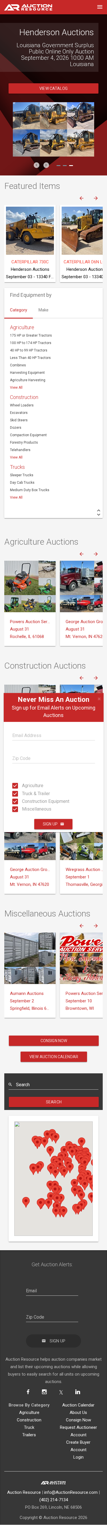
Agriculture (24, 785)
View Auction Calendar (53, 1063)
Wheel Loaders (22, 412)
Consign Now (54, 1047)
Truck (29, 1433)
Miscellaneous (24, 809)
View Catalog (53, 94)
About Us (78, 1418)
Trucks (17, 473)
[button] (36, 171)
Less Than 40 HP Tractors (30, 364)
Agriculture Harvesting (27, 386)
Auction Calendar (78, 1411)
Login (78, 1463)
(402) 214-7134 (53, 1506)
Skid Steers (19, 426)
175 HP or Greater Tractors (31, 342)
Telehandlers (20, 456)
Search (54, 1108)
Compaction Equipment (28, 441)
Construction (24, 403)
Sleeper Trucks (21, 481)
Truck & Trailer (24, 793)
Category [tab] (18, 316)
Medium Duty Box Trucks (29, 496)
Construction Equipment (24, 801)
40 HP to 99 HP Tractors (28, 357)
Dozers (15, 434)
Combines (18, 372)
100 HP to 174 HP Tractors (30, 349)
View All (16, 394)
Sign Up (50, 824)
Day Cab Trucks (22, 489)
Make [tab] (44, 316)
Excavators (19, 419)
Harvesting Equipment (27, 379)
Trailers (29, 1441)
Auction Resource (24, 1498)
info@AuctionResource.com (71, 1498)
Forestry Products (24, 449)
